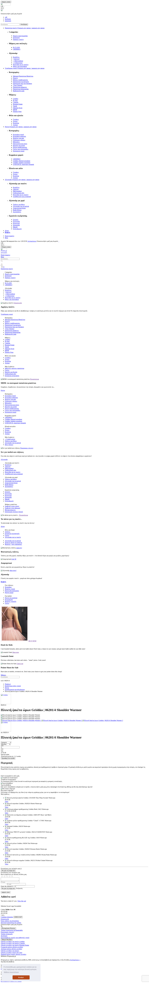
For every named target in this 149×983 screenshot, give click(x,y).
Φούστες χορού (10, 589)
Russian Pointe (18, 104)
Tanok (15, 106)
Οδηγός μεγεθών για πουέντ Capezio (13, 943)
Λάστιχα (15, 189)
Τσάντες (7, 532)
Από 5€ (13, 559)
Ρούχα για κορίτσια (11, 598)
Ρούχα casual (9, 592)
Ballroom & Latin (18, 91)
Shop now (15, 652)
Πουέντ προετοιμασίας (20, 36)
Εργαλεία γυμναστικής (12, 533)
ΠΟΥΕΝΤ (16, 38)
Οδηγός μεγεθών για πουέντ (10, 951)
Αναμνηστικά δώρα (19, 208)
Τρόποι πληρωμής (7, 934)
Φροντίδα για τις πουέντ (20, 64)
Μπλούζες (16, 142)
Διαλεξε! (19, 548)
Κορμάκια (8, 587)
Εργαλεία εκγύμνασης (12, 376)
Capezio (15, 102)
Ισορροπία (16, 225)
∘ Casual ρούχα (10, 439)
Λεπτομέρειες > (75, 960)
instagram (8, 21)
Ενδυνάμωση (17, 229)
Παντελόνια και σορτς (20, 144)
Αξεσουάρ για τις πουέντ (13, 537)
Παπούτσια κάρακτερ (20, 87)
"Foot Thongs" (18, 85)
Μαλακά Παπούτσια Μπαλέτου (23, 76)
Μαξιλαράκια (17, 191)
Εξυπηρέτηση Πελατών (8, 928)
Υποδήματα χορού (7, 314)
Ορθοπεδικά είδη (18, 193)
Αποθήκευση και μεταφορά (22, 196)
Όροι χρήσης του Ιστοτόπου (10, 921)
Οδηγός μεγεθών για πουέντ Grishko (13, 941)
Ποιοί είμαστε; (9, 236)
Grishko (15, 99)
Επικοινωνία (18, 303)
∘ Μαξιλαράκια (18, 61)
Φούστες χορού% (10, 601)
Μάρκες (3, 675)
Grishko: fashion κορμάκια (21, 162)
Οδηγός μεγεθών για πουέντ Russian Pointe (15, 945)
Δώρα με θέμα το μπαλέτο (13, 542)
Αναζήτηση (24, 24)
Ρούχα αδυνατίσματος (12, 591)
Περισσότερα (23, 515)
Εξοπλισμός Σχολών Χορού (14, 512)
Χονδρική (4, 936)
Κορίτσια (16, 123)
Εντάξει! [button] (21, 977)
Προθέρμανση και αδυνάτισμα (15, 689)
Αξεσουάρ (4, 459)
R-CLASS (16, 47)
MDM (15, 110)
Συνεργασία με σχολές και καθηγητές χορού (15, 937)
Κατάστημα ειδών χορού (13, 686)
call (6, 17)
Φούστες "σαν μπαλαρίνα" (13, 544)
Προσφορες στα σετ (26, 448)
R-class (15, 100)
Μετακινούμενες (10, 510)
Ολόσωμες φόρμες (19, 140)
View (6, 801)
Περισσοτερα (34, 379)
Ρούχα (3, 390)
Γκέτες (7, 370)
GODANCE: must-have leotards (23, 164)
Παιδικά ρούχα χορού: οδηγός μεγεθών (13, 954)
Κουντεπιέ (16, 223)
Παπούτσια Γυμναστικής (21, 82)
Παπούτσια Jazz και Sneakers (22, 83)
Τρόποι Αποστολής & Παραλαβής (12, 930)
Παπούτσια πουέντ (7, 269)
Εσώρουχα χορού (18, 151)
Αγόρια (15, 125)
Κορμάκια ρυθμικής (19, 136)
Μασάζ (15, 227)
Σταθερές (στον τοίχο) (12, 506)
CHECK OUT (18, 917)
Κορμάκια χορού (18, 134)
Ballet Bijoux (17, 210)
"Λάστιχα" (16, 59)
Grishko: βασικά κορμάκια (21, 161)
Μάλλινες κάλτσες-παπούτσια (14, 368)
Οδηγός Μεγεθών (7, 939)
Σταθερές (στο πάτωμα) (12, 508)
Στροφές (15, 220)
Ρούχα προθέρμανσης (20, 147)
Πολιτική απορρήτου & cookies (11, 923)
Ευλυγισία (16, 221)
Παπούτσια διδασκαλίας (21, 89)
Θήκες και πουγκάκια (20, 66)
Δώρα (7, 230)
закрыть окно (6, 892)
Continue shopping (7, 917)
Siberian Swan (17, 108)
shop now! (13, 570)
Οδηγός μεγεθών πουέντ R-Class (11, 952)
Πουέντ (15, 78)
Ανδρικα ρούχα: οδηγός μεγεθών (11, 949)
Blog (6, 238)
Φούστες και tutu (18, 138)
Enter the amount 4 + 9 (8, 886)
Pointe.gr (8, 684)
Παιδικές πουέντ (18, 39)
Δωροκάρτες (17, 212)
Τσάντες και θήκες (19, 204)
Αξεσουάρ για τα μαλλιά (21, 206)
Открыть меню (6, 247)
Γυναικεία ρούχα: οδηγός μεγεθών (12, 947)
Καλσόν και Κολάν (11, 372)
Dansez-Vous (17, 111)
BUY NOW (32, 641)
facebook (8, 19)
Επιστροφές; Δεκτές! (7, 932)
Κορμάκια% (9, 600)
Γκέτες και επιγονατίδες (20, 149)
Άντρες (15, 121)
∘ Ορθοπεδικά (17, 63)
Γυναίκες (16, 119)
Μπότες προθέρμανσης (20, 80)
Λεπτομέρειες (31, 241)
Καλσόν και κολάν (19, 145)
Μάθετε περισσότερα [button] (11, 972)
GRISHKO (16, 49)
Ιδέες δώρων (9, 444)
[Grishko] (6, 703)
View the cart (21, 901)
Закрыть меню (6, 2)
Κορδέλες (16, 57)
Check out (20, 663)
